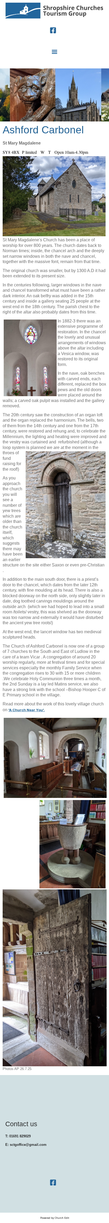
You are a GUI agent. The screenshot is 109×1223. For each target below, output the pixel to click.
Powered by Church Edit (54, 1217)
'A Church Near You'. (26, 710)
